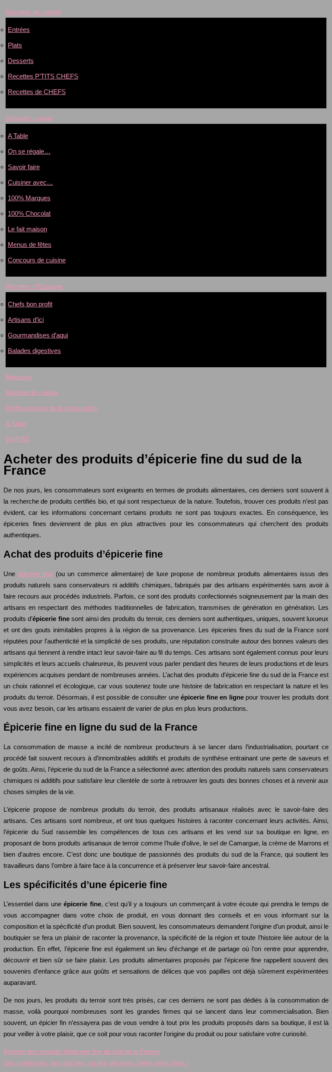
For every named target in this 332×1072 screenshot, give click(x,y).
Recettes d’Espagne (34, 286)
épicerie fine (35, 573)
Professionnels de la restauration (52, 408)
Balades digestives (34, 350)
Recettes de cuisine (33, 12)
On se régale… (29, 151)
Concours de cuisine (37, 260)
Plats (15, 45)
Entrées (19, 29)
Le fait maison (27, 229)
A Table (18, 135)
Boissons (19, 377)
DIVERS (18, 439)
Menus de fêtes (29, 244)
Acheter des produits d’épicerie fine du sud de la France (81, 1051)
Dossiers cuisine (29, 118)
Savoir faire (24, 166)
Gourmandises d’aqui (38, 335)
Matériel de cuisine (32, 392)
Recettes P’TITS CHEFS (43, 76)
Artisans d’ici (26, 319)
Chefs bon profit (30, 304)
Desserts (21, 60)
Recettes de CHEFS (37, 91)
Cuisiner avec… (30, 182)
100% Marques (29, 198)
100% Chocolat (29, 213)
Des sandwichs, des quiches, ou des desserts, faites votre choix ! (95, 1062)
